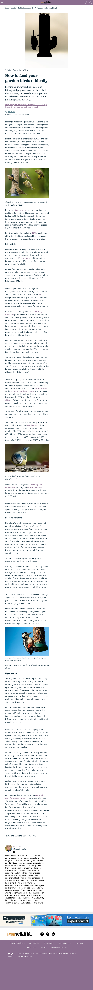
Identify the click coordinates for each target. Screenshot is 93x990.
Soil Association (41, 388)
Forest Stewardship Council (22, 391)
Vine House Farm (34, 487)
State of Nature (21, 210)
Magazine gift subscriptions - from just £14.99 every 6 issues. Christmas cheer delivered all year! (26, 106)
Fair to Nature (25, 258)
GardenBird (32, 425)
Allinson (8, 400)
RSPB (34, 233)
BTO (40, 294)
